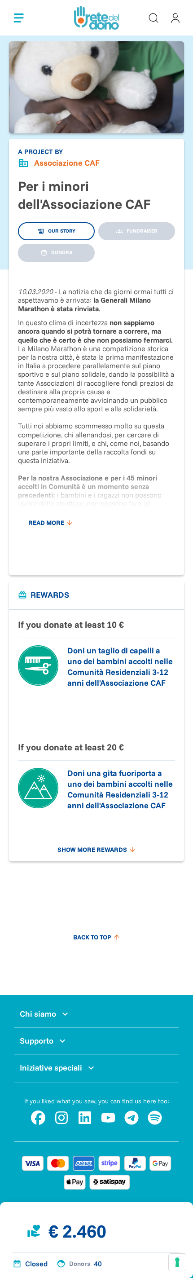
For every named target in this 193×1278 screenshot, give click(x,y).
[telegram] (131, 1118)
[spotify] (155, 1118)
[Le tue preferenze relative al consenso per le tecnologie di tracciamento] (177, 1262)
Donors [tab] (61, 252)
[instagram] (61, 1118)
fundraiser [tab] (142, 231)
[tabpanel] (96, 405)
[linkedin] (85, 1118)
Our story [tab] (61, 231)
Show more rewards (92, 850)
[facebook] (38, 1118)
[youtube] (108, 1118)
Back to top (92, 937)
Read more (46, 523)
